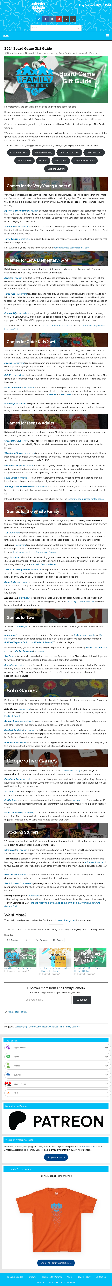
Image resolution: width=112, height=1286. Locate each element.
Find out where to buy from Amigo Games (34, 552)
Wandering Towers (13, 453)
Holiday (23, 1012)
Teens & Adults (94, 152)
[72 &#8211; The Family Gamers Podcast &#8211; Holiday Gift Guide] (55, 957)
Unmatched (10, 635)
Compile (8, 665)
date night (22, 626)
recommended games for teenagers (86, 499)
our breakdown (79, 800)
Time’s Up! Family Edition (17, 569)
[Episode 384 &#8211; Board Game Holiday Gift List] (90, 957)
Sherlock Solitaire (13, 730)
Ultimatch (9, 850)
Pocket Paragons (24, 651)
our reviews (34, 895)
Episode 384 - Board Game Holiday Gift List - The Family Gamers (47, 1026)
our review (32, 210)
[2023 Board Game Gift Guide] (20, 957)
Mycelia (8, 363)
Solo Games (61, 160)
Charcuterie (10, 441)
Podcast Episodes (14, 1277)
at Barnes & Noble (94, 862)
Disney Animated (13, 812)
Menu (6, 35)
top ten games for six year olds (57, 325)
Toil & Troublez (12, 883)
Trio (6, 532)
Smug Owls (10, 582)
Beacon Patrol (11, 721)
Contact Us (101, 1277)
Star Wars (66, 394)
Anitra (10, 1012)
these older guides (66, 920)
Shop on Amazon (56, 1157)
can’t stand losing (71, 770)
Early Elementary (43, 152)
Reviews (32, 1277)
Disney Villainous (13, 387)
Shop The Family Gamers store (56, 1263)
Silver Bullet (10, 477)
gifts (16, 1012)
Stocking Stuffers (56, 169)
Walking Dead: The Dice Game (19, 486)
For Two (43, 160)
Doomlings (9, 403)
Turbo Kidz (9, 294)
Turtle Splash (11, 239)
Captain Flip (10, 313)
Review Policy (84, 1277)
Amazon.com (88, 1146)
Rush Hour (9, 742)
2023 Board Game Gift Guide (17, 968)
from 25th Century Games (43, 564)
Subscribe (82, 999)
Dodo (7, 278)
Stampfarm (10, 226)
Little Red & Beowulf (42, 642)
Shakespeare (80, 635)
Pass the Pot (10, 874)
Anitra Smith (65, 53)
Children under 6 (18, 152)
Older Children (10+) (69, 152)
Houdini (91, 635)
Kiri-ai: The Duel (94, 647)
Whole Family (25, 160)
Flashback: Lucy (12, 465)
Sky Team (9, 656)
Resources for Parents (86, 53)
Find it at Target (12, 716)
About (69, 1277)
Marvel (52, 394)
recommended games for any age (71, 247)
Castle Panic (10, 800)
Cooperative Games (84, 160)
